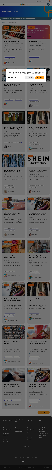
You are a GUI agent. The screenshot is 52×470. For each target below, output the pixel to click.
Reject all (29, 77)
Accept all (39, 77)
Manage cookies (12, 77)
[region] (26, 75)
